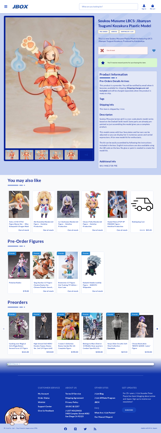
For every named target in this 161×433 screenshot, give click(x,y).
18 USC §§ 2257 (72, 406)
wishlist (41, 402)
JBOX (97, 402)
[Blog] (95, 428)
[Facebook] (65, 428)
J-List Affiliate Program (105, 398)
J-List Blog (99, 394)
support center (45, 406)
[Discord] (75, 428)
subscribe (129, 410)
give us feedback (46, 411)
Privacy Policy (71, 402)
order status (44, 398)
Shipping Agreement (74, 398)
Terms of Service (73, 394)
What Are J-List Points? (105, 413)
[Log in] (154, 50)
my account (43, 394)
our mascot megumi (104, 417)
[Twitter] (85, 428)
